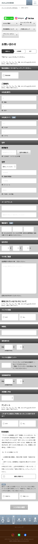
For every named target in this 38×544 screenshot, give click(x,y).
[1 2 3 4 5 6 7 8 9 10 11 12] (16, 248)
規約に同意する (18, 476)
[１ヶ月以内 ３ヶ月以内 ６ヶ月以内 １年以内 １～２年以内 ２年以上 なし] (8, 397)
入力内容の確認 (19, 507)
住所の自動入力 (24, 152)
